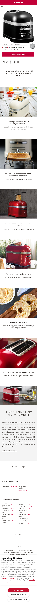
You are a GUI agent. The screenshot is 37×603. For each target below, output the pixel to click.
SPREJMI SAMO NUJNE (18, 595)
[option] (18, 395)
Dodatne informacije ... (9, 451)
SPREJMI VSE (18, 590)
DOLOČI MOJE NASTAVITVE (18, 599)
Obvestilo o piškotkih (7, 578)
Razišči (3, 6)
